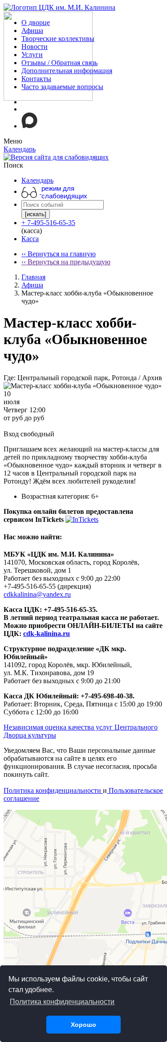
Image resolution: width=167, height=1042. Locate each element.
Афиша (32, 30)
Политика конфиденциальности (53, 790)
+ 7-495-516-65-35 (48, 222)
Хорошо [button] (83, 1024)
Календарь (37, 180)
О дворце (35, 22)
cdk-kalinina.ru (46, 633)
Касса (30, 238)
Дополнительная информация (66, 70)
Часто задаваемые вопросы (62, 86)
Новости (34, 46)
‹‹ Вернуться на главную (58, 254)
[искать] (35, 214)
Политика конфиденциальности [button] (62, 1001)
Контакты (36, 78)
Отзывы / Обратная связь (59, 62)
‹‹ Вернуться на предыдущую (65, 262)
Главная (33, 277)
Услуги (32, 54)
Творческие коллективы (57, 38)
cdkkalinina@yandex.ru (37, 594)
